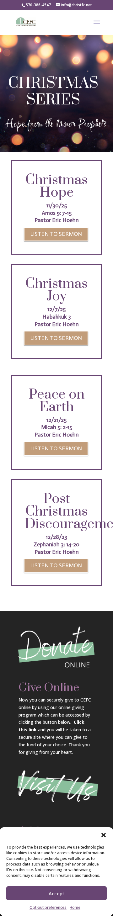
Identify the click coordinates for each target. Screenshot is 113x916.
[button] (103, 835)
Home (75, 907)
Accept (56, 893)
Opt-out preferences (48, 907)
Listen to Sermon (56, 233)
